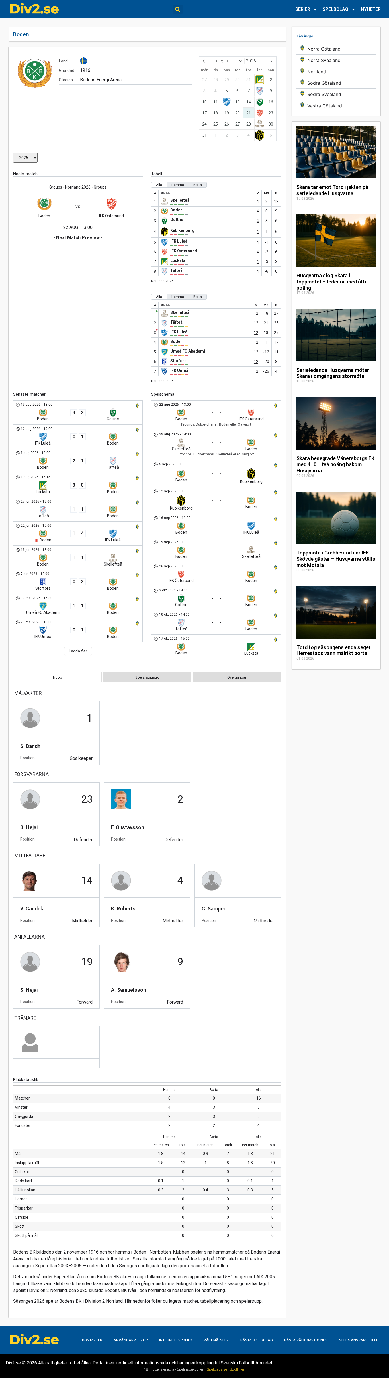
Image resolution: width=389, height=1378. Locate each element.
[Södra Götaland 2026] (336, 82)
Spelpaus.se (217, 1369)
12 (256, 313)
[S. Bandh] (56, 733)
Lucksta (177, 260)
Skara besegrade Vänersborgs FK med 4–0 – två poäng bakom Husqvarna (335, 464)
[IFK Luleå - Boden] (77, 437)
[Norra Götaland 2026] (336, 48)
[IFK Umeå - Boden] (77, 630)
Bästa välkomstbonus (306, 1340)
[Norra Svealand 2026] (336, 60)
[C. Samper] (238, 895)
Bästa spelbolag (256, 1340)
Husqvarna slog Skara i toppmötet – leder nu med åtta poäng (332, 281)
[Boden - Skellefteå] (77, 558)
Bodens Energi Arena (101, 79)
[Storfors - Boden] (77, 582)
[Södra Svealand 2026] (336, 94)
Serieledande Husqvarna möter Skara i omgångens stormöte (332, 373)
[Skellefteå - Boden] (216, 445)
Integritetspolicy (175, 1340)
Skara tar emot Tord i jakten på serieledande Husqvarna (332, 190)
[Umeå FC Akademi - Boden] (77, 606)
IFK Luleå (178, 241)
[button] (178, 9)
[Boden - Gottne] (77, 412)
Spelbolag (335, 9)
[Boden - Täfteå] (77, 461)
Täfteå (176, 270)
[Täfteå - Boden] (77, 509)
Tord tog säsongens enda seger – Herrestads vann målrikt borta (335, 650)
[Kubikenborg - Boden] (216, 500)
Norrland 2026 (162, 281)
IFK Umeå (179, 370)
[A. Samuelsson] (147, 976)
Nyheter (371, 9)
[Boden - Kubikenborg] (216, 473)
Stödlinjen (237, 1369)
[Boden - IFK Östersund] (216, 415)
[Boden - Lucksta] (216, 647)
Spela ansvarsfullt (358, 1340)
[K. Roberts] (147, 895)
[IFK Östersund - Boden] (216, 574)
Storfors (178, 360)
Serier (302, 9)
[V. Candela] (56, 895)
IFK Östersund (183, 251)
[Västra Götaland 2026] (336, 105)
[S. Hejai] (56, 814)
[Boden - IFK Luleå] (77, 533)
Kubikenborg (182, 230)
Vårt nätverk (216, 1340)
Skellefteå (179, 200)
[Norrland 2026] (336, 71)
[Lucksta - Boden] (77, 485)
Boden (176, 210)
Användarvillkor (131, 1340)
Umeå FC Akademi (187, 351)
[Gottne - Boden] (216, 598)
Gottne (176, 219)
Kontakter (92, 1340)
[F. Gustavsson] (147, 814)
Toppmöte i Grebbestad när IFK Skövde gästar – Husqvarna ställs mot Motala (335, 559)
